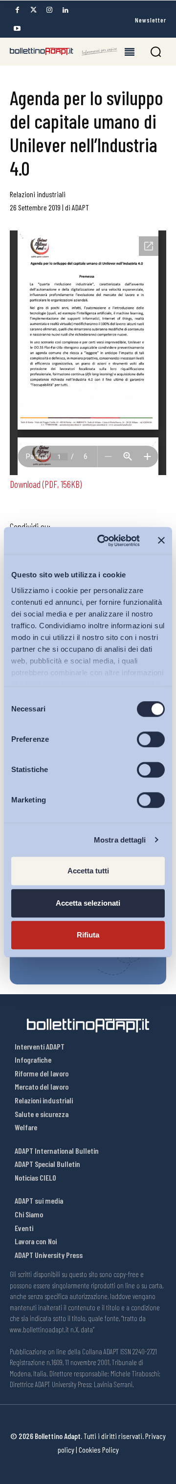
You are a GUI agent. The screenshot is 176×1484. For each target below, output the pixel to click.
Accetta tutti (88, 871)
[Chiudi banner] (161, 540)
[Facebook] (17, 10)
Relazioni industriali (38, 194)
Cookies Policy (99, 1449)
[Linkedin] (65, 10)
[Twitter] (33, 10)
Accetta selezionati (88, 903)
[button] (156, 52)
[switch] (151, 739)
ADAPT (80, 207)
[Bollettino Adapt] (63, 51)
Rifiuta (88, 935)
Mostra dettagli (120, 840)
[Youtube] (17, 28)
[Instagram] (49, 10)
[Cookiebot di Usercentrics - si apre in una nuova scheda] (103, 540)
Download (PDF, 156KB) (46, 484)
